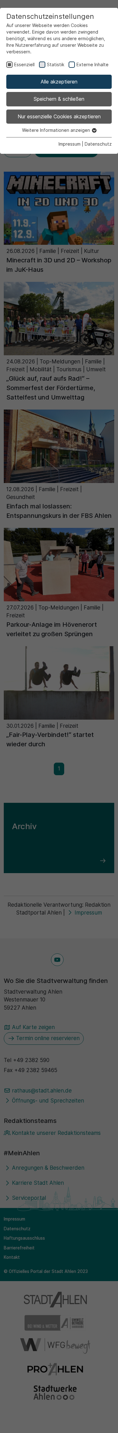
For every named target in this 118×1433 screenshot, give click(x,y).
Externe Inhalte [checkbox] (92, 64)
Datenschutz (98, 144)
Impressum (70, 144)
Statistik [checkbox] (55, 64)
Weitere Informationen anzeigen (56, 130)
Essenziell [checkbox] (24, 64)
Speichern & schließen (59, 99)
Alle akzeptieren (59, 81)
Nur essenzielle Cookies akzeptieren (59, 116)
